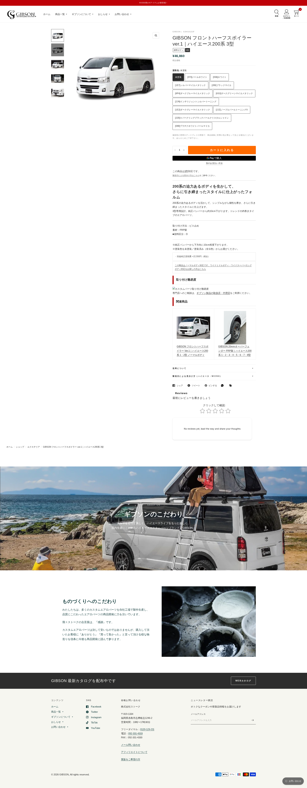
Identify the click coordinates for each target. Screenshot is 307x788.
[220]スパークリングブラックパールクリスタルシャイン (202, 118)
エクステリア (33, 447)
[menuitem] (47, 14)
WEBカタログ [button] (243, 680)
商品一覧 (60, 14)
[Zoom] (156, 35)
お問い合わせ (122, 14)
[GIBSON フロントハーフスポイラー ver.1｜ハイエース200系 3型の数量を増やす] (183, 150)
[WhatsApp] (223, 385)
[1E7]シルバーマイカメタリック (190, 85)
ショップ (20, 447)
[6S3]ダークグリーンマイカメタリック (234, 93)
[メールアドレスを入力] (252, 720)
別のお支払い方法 (214, 163)
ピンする (213, 385)
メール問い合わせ (130, 744)
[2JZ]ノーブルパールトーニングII (232, 110)
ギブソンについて (81, 14)
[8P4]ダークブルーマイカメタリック (192, 93)
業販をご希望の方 (130, 759)
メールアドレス (198, 714)
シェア (180, 385)
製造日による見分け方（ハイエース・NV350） (197, 376)
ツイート (196, 385)
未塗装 (178, 77)
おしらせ (103, 14)
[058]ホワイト (219, 77)
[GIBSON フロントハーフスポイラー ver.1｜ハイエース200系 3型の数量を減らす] (175, 150)
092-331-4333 (135, 733)
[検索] (276, 13)
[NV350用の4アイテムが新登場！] (153, 2)
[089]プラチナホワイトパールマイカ (192, 126)
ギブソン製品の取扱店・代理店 (213, 293)
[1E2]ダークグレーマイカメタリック (192, 110)
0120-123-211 (147, 729)
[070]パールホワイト (197, 77)
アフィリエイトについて (134, 752)
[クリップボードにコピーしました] (231, 385)
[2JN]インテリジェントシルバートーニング (195, 101)
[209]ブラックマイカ (221, 85)
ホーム (46, 14)
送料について (179, 368)
